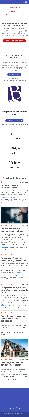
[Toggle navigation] (26, 2)
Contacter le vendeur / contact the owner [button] (13, 40)
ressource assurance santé (18, 272)
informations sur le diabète (9, 197)
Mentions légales (14, 392)
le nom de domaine (14, 7)
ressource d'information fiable (8, 330)
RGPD (14, 395)
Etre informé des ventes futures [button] (13, 120)
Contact (14, 398)
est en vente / (14, 15)
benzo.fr (14, 11)
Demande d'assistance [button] (13, 74)
